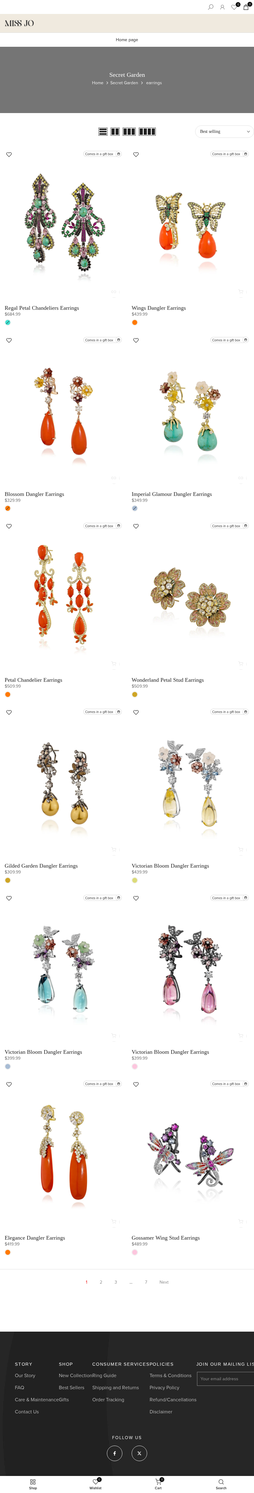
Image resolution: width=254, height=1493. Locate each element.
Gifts (64, 1399)
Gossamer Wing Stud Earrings (166, 1238)
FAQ (19, 1387)
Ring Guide (104, 1375)
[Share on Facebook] (114, 1453)
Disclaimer (161, 1411)
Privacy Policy (164, 1387)
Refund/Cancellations (173, 1399)
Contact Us (27, 1411)
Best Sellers (71, 1387)
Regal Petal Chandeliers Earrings (42, 308)
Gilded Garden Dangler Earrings (41, 866)
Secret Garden (124, 83)
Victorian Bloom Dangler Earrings (170, 866)
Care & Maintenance (37, 1399)
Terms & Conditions (170, 1375)
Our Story (25, 1375)
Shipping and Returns (115, 1387)
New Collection (75, 1375)
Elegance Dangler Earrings (35, 1238)
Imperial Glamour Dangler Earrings (172, 494)
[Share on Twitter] (139, 1453)
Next (164, 1282)
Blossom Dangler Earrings (34, 494)
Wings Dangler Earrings (159, 308)
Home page (127, 40)
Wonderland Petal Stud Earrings (168, 680)
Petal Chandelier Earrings (33, 680)
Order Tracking (108, 1399)
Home (97, 83)
